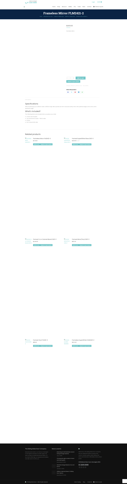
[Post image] (54, 453)
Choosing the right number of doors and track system (65, 459)
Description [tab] (28, 99)
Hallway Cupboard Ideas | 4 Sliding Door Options (65, 472)
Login (93, 2)
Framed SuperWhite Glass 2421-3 (82, 138)
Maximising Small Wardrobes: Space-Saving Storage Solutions (66, 452)
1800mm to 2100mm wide (76, 85)
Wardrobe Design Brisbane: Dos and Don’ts (65, 465)
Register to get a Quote (73, 81)
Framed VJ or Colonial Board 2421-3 (44, 239)
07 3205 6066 (84, 465)
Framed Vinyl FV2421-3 (40, 340)
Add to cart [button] (36, 144)
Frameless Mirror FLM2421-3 (42, 138)
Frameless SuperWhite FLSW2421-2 (83, 340)
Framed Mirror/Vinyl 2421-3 (80, 239)
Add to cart (80, 78)
